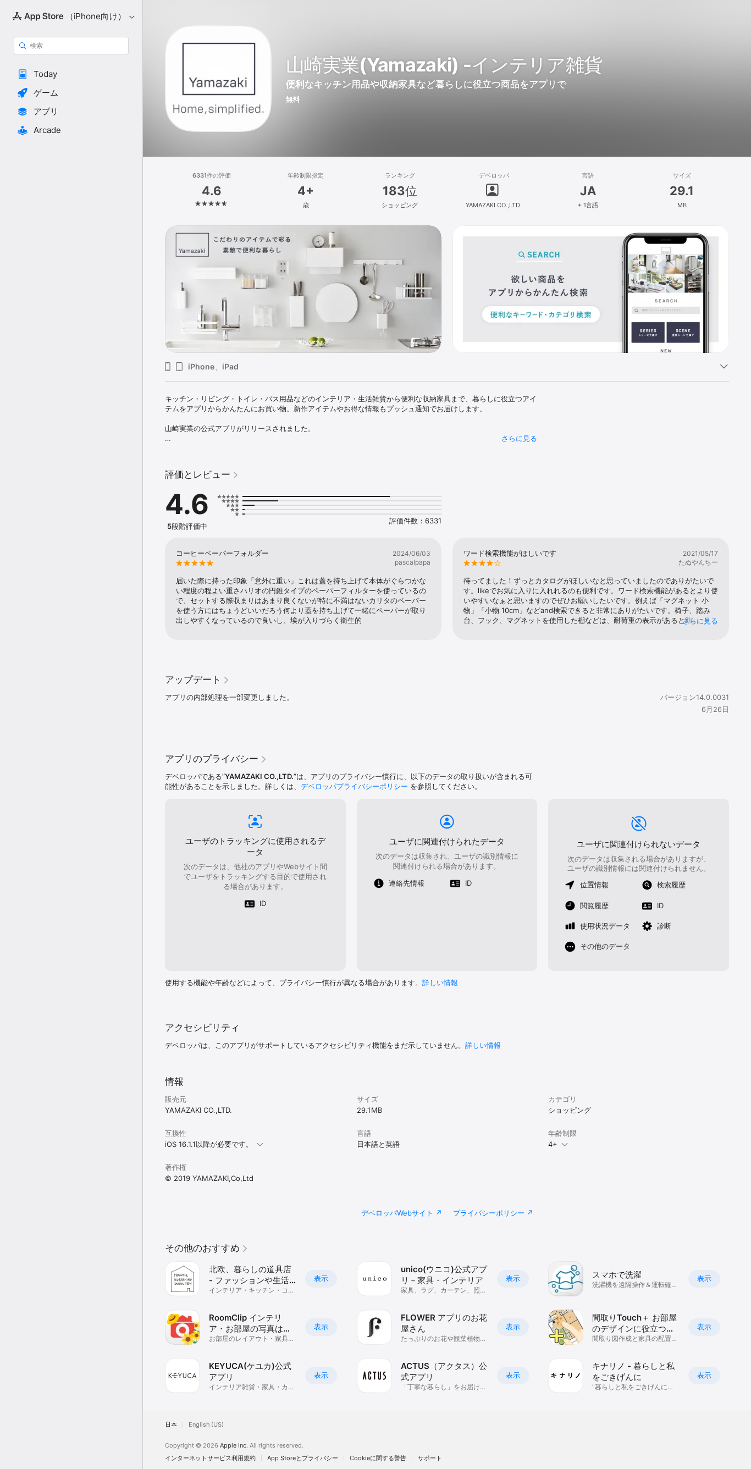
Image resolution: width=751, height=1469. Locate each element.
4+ (552, 1144)
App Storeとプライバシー (302, 1458)
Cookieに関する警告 (378, 1458)
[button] (71, 74)
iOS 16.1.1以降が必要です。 (209, 1144)
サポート (430, 1458)
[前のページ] (154, 289)
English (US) (206, 1425)
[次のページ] (740, 289)
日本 (171, 1425)
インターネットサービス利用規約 (210, 1458)
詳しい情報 (440, 982)
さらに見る (519, 438)
